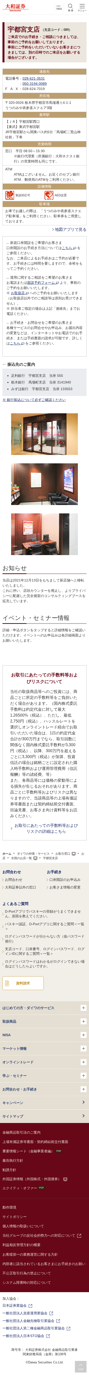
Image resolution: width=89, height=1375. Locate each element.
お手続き (54, 872)
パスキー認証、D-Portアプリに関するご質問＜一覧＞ (44, 926)
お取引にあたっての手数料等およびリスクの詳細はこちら (46, 828)
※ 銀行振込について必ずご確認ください (34, 400)
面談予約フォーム (41, 283)
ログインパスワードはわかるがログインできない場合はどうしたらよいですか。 (45, 963)
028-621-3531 (33, 78)
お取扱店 (18, 293)
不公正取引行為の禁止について (26, 1273)
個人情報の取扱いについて (23, 1226)
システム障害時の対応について (26, 1283)
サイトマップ (12, 1116)
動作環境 (9, 1207)
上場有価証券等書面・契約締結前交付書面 (35, 1142)
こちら (67, 248)
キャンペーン (12, 1103)
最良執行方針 (12, 1160)
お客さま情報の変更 (65, 887)
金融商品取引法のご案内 (21, 1132)
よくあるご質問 (15, 904)
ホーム (6, 853)
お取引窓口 (62, 853)
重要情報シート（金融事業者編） (28, 1151)
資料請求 (23, 983)
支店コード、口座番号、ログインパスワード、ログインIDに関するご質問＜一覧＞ (45, 951)
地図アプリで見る (71, 229)
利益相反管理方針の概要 (21, 1245)
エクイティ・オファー (19, 1188)
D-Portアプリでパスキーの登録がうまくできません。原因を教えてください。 (43, 913)
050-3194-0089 (34, 84)
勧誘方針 (9, 1170)
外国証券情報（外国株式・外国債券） (31, 1179)
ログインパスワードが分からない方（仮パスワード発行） (45, 938)
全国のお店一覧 (21, 858)
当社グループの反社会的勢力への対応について (38, 1235)
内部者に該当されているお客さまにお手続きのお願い (44, 1264)
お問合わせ (11, 872)
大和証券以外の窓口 (20, 887)
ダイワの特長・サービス (33, 853)
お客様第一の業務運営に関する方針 (30, 1254)
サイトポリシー (14, 1217)
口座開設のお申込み (65, 880)
